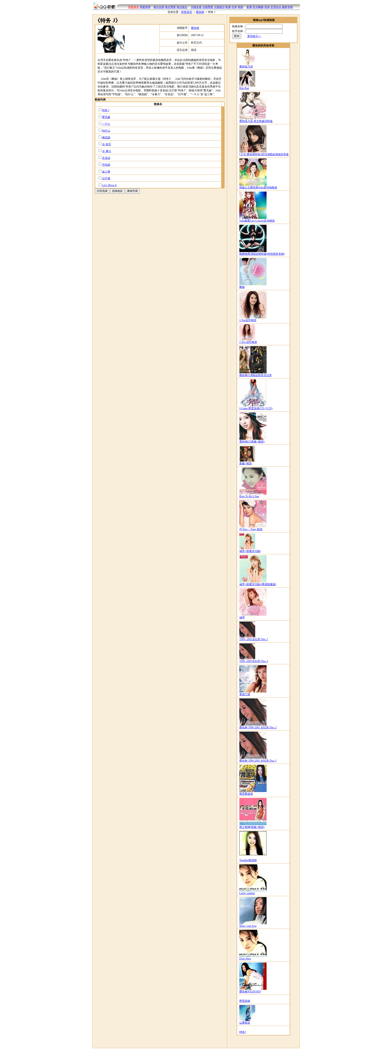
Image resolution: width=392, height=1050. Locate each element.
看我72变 (244, 694)
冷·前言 (106, 144)
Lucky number (247, 893)
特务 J (105, 110)
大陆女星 (196, 7)
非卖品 (106, 158)
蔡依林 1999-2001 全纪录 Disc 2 (258, 727)
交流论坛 (275, 7)
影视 (249, 7)
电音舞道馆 (246, 793)
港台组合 (181, 7)
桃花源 (106, 137)
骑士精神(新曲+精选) (252, 827)
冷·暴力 (106, 151)
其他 (267, 7)
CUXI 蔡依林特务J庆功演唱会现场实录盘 (264, 154)
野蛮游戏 (244, 1000)
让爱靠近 (244, 1022)
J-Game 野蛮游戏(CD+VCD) (255, 408)
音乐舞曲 (258, 7)
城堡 (242, 617)
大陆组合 (219, 7)
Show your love (248, 926)
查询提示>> (254, 36)
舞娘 (242, 287)
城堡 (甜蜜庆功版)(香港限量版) (257, 584)
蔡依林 (200, 12)
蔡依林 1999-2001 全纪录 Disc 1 (258, 760)
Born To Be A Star (249, 496)
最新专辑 (287, 7)
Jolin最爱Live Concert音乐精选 (257, 220)
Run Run (244, 88)
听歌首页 (186, 12)
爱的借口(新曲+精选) (252, 441)
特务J (242, 1032)
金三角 (106, 171)
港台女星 (158, 7)
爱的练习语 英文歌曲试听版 (256, 121)
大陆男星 (207, 7)
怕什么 (106, 130)
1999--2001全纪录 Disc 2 (253, 661)
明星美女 (133, 7)
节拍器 (106, 164)
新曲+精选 (245, 463)
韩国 (240, 7)
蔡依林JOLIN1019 (250, 991)
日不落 (106, 178)
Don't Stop (245, 958)
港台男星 (170, 7)
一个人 (106, 123)
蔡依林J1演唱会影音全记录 (255, 375)
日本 (234, 7)
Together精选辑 (248, 860)
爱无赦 (106, 117)
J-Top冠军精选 (247, 320)
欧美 (228, 7)
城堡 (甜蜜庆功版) (250, 551)
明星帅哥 (145, 7)
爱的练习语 (246, 66)
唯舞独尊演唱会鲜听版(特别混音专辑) (262, 253)
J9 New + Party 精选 (250, 529)
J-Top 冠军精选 (248, 342)
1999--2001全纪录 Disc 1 (253, 639)
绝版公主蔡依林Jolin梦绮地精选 (258, 187)
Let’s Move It (109, 185)
